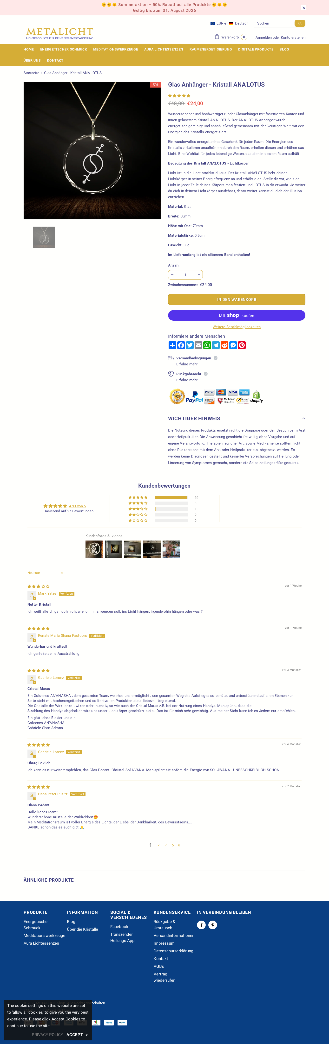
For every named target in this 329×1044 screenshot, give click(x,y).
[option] (92, 150)
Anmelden (264, 37)
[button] (229, 23)
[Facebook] (201, 925)
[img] (38, 586)
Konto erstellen (293, 37)
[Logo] (60, 33)
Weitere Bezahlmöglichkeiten (237, 327)
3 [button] (166, 845)
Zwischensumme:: (183, 285)
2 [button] (158, 845)
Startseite (31, 73)
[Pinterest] (212, 925)
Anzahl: (174, 265)
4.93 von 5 (77, 506)
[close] (303, 7)
